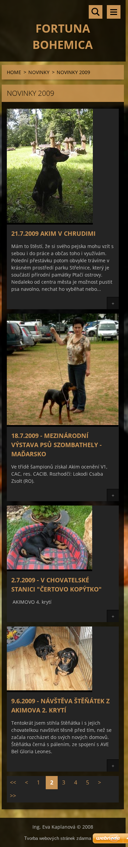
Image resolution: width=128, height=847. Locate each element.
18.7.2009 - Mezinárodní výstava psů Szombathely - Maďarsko (56, 444)
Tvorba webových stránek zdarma (57, 838)
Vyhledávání (95, 12)
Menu (113, 12)
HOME (14, 72)
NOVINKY (38, 72)
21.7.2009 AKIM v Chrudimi (53, 233)
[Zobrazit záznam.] (50, 222)
